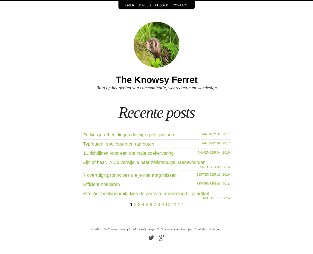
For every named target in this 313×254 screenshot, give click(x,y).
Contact (180, 5)
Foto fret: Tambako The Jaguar (201, 229)
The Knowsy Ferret (157, 80)
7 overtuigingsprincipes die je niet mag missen (130, 175)
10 (167, 204)
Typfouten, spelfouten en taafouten (118, 143)
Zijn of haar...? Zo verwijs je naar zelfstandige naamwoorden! (145, 162)
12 (180, 204)
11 (174, 204)
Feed (146, 5)
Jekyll (151, 229)
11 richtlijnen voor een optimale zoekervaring (128, 153)
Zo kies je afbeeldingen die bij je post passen (128, 134)
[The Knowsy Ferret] (156, 44)
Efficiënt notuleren (101, 184)
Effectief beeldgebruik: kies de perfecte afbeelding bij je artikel (146, 193)
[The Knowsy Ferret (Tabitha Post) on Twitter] (151, 239)
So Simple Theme (168, 229)
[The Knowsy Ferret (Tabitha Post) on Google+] (162, 239)
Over (129, 5)
